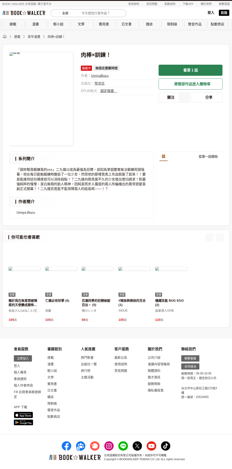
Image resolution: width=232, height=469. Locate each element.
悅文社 (99, 83)
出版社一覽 (89, 364)
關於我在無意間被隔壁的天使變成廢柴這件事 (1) (23, 304)
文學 (50, 377)
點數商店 (53, 416)
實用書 (52, 384)
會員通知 (20, 379)
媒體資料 (154, 370)
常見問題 (151, 4)
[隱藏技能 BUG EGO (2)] (171, 268)
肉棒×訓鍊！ (56, 36)
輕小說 (52, 370)
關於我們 (206, 4)
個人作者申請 (23, 385)
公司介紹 (154, 357)
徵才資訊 (154, 377)
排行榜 (85, 370)
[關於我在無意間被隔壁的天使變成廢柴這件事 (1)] (24, 268)
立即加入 (23, 358)
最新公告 (120, 357)
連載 (17, 36)
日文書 (52, 390)
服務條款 (154, 384)
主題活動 (87, 377)
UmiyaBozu (100, 76)
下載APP (188, 4)
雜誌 (50, 397)
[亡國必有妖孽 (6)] (61, 268)
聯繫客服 (224, 4)
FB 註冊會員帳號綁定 (27, 394)
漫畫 (50, 364)
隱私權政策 (156, 390)
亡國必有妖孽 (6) (57, 300)
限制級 (52, 403)
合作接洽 (190, 366)
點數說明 (169, 4)
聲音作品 (53, 410)
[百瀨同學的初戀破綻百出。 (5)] (98, 268)
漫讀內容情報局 (159, 364)
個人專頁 (20, 372)
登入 (211, 12)
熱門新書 (87, 357)
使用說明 (133, 4)
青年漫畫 (34, 36)
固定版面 (107, 91)
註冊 (224, 12)
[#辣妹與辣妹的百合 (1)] (134, 268)
